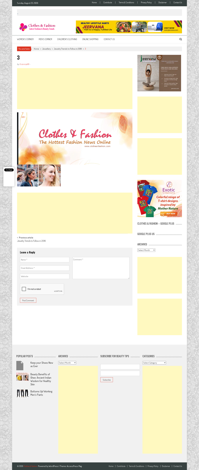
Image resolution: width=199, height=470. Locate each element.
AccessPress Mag (74, 466)
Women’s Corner (25, 39)
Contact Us (178, 2)
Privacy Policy (146, 2)
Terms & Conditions (126, 2)
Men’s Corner (45, 39)
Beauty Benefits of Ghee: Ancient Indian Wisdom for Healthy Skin (40, 379)
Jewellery (46, 48)
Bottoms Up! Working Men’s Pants (41, 393)
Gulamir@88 (24, 64)
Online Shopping (90, 39)
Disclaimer (163, 2)
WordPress (54, 466)
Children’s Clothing (67, 39)
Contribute (107, 2)
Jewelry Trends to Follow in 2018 (68, 48)
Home (94, 2)
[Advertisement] (74, 88)
